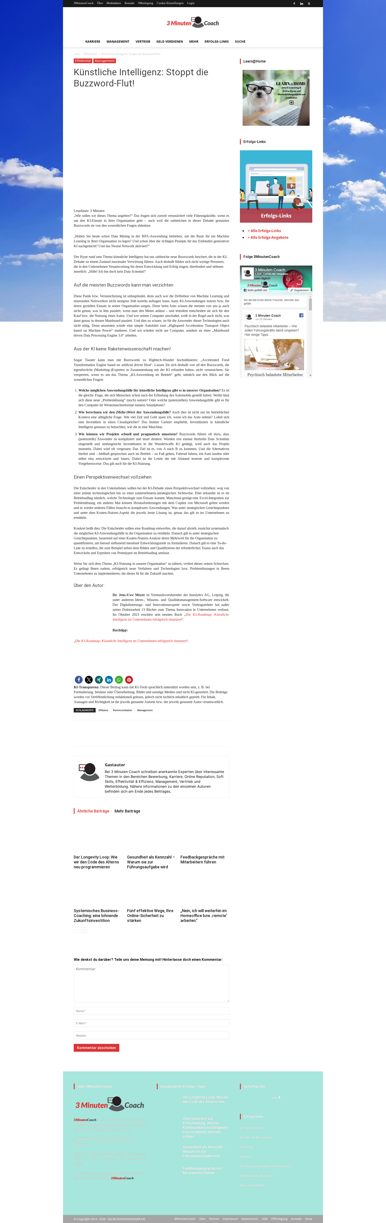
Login (191, 3)
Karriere (92, 41)
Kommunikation (122, 710)
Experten (246, 1156)
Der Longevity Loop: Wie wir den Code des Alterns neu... (205, 1099)
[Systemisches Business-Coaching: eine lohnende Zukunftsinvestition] (98, 890)
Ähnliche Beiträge (93, 811)
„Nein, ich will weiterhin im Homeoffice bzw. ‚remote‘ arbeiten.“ (203, 915)
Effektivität (90, 54)
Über (100, 3)
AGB (264, 1219)
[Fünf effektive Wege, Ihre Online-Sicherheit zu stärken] (151, 890)
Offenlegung (145, 3)
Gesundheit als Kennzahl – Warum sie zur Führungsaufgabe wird (151, 862)
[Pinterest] (98, 737)
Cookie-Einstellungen (170, 3)
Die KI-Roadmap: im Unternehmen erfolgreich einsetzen (131, 641)
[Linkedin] (301, 3)
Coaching (246, 1147)
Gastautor (115, 764)
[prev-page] (76, 930)
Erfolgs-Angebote (252, 1127)
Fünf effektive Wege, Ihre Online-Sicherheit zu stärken (150, 915)
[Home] (78, 41)
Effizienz (103, 710)
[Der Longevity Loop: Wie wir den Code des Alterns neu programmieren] (98, 836)
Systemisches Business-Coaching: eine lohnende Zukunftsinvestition (96, 915)
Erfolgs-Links (217, 41)
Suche (240, 41)
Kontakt (129, 3)
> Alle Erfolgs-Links (264, 230)
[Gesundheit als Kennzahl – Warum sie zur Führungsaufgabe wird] (151, 836)
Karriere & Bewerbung (256, 1137)
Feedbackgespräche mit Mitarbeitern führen (202, 859)
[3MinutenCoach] (193, 22)
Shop (308, 1219)
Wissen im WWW (252, 1185)
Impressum (230, 1219)
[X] (309, 3)
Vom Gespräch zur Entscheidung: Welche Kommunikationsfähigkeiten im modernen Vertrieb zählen (205, 1127)
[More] (109, 737)
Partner (214, 1219)
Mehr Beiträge (127, 811)
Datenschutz (249, 1219)
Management (118, 41)
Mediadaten (114, 3)
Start (77, 54)
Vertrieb (143, 41)
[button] (79, 680)
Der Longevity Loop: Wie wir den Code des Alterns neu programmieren (96, 862)
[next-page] (83, 930)
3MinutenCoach (84, 3)
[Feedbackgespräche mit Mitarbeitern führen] (204, 836)
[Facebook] (294, 3)
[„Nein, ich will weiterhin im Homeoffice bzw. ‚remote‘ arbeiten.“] (204, 890)
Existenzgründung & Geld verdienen (265, 1166)
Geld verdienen (169, 41)
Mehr (193, 41)
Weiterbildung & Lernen (257, 1175)
